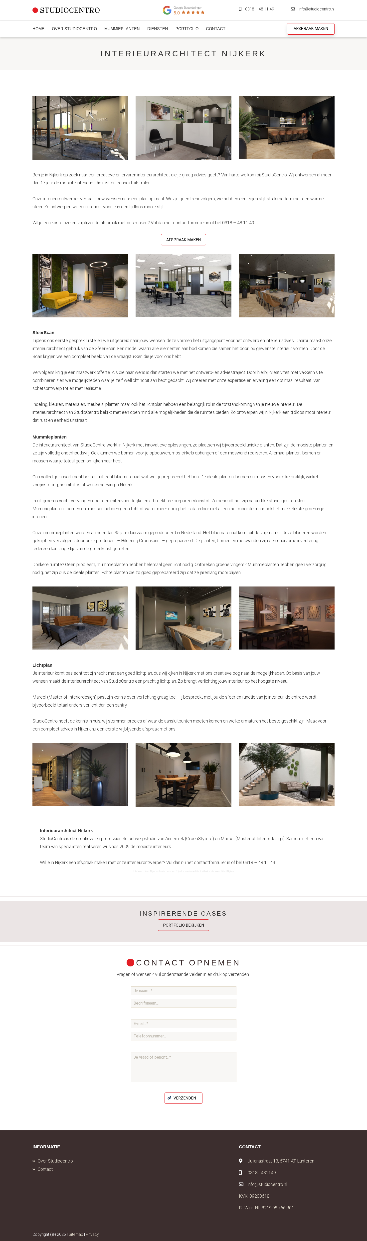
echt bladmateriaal (122, 476)
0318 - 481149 (262, 1172)
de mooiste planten (309, 444)
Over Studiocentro (55, 1161)
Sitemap (76, 1234)
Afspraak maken (311, 28)
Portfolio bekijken (183, 925)
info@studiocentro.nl (317, 9)
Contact (45, 1169)
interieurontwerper (61, 198)
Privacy (92, 1234)
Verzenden (185, 1098)
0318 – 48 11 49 (259, 9)
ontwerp (251, 340)
